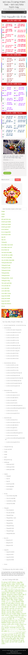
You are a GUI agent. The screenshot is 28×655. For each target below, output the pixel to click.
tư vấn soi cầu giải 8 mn (11, 427)
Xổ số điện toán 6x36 (7, 245)
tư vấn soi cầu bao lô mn (12, 419)
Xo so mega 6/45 (6, 232)
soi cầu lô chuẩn (15, 629)
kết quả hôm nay (6, 219)
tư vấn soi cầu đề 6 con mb (12, 337)
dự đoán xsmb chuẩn (10, 608)
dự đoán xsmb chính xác (12, 609)
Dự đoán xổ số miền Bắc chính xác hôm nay (13, 613)
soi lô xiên (13, 633)
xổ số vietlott (5, 229)
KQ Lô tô (6, 538)
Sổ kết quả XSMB (6, 221)
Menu (4, 12)
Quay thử (6, 549)
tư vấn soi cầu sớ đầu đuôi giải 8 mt (14, 405)
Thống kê (4, 242)
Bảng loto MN (9, 542)
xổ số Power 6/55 (6, 234)
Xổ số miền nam (7, 417)
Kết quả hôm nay (8, 459)
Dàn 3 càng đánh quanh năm (11, 594)
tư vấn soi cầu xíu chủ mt (12, 410)
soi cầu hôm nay (8, 629)
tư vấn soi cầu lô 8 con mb (12, 370)
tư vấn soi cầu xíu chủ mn (12, 435)
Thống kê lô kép (5, 270)
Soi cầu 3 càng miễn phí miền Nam (12, 623)
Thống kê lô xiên (6, 267)
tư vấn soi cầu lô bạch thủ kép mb (14, 372)
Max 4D (3, 239)
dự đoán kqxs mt (8, 601)
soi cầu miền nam (12, 631)
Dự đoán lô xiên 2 (18, 605)
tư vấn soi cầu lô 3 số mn (11, 430)
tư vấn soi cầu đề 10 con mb (12, 342)
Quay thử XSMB (5, 296)
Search (17, 179)
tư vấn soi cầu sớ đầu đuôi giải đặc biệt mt (16, 408)
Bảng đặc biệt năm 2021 (12, 586)
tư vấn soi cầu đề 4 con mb (12, 335)
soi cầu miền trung (21, 631)
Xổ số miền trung (8, 390)
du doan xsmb (12, 591)
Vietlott (6, 474)
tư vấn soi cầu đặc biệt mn (12, 425)
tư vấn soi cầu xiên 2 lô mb (12, 353)
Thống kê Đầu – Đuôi (7, 278)
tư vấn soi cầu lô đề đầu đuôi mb (13, 380)
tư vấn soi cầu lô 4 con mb (12, 365)
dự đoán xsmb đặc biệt (12, 611)
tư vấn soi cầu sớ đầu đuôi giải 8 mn (14, 432)
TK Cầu (5, 493)
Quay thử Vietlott (6, 303)
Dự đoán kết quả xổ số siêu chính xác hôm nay (12, 603)
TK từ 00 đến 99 (5, 285)
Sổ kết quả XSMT (6, 227)
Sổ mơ (3, 306)
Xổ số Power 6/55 (10, 483)
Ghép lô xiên (19, 615)
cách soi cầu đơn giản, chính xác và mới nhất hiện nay (13, 156)
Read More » (7, 173)
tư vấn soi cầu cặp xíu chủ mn (13, 422)
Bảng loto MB (9, 545)
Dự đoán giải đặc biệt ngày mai (12, 600)
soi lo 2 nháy (7, 633)
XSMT (3, 216)
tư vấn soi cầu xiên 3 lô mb (12, 355)
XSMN (3, 214)
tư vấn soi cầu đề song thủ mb (13, 348)
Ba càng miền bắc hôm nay (12, 583)
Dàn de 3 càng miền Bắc (13, 595)
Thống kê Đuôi (5, 275)
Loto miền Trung (6, 293)
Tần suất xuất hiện (6, 283)
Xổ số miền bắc (7, 327)
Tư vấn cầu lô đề (8, 449)
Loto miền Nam (5, 291)
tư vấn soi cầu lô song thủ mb (13, 385)
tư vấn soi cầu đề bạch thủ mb (13, 345)
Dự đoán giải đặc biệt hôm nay (12, 597)
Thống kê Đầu (5, 273)
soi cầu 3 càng (16, 619)
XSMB (3, 211)
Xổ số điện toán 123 (6, 247)
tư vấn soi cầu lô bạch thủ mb (13, 375)
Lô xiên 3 (10, 619)
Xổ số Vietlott (9, 489)
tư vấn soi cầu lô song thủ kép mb (14, 383)
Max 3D (3, 237)
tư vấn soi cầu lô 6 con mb (12, 367)
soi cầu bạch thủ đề (13, 626)
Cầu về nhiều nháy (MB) (7, 260)
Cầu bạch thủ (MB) (6, 252)
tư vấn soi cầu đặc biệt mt (12, 397)
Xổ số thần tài (5, 250)
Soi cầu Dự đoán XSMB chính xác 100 (13, 628)
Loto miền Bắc (5, 288)
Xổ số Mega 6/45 (10, 486)
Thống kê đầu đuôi (6, 262)
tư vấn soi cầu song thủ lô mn (13, 442)
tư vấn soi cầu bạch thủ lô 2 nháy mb (14, 378)
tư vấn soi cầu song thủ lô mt (13, 413)
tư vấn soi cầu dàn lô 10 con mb (13, 332)
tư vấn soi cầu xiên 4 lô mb (12, 358)
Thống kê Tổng (5, 280)
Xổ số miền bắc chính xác (10, 363)
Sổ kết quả (6, 462)
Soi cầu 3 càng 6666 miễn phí (13, 622)
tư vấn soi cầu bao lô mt (11, 392)
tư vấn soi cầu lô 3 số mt (11, 402)
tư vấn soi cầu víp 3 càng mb (12, 350)
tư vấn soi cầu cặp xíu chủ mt (13, 395)
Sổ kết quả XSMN (6, 224)
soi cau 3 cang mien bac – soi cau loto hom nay (14, 4)
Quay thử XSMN (5, 298)
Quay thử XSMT (5, 301)
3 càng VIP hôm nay (10, 582)
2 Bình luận (11, 159)
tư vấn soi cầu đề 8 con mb (12, 340)
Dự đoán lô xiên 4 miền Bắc (13, 607)
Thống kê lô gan (5, 265)
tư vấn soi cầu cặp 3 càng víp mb (13, 329)
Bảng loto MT (9, 540)
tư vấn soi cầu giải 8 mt (11, 400)
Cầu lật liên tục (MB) (6, 255)
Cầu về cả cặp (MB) (6, 257)
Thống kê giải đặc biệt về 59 (12, 641)
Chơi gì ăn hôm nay (8, 446)
